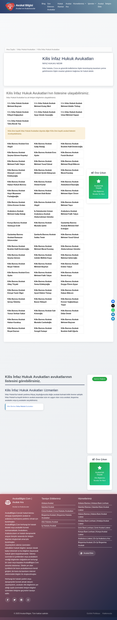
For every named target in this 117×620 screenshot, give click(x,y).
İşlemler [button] (91, 4)
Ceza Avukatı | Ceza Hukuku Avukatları (57, 511)
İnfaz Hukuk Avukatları (26, 49)
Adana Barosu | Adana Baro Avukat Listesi (92, 515)
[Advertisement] (58, 31)
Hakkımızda (107, 613)
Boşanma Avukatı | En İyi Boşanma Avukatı (92, 543)
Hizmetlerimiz (85, 498)
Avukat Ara (68, 5)
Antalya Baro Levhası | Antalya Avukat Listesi (93, 522)
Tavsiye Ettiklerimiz (51, 498)
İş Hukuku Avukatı (49, 526)
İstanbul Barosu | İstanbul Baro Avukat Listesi (93, 508)
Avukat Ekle (101, 5)
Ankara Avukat (47, 503)
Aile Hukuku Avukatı (50, 522)
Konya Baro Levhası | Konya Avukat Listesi (92, 533)
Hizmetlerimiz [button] (79, 4)
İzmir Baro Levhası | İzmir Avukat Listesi (94, 528)
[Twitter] (14, 599)
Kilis (18, 104)
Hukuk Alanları (61, 5)
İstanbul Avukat (48, 507)
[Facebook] (7, 599)
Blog (43, 4)
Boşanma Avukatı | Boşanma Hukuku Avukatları (57, 516)
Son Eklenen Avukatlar (51, 6)
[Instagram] (28, 599)
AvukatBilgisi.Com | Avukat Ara (22, 500)
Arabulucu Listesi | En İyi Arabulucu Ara (94, 538)
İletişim (108, 4)
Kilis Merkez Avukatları (20, 406)
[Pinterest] (21, 599)
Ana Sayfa (10, 49)
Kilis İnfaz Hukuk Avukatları (48, 49)
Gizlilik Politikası (93, 613)
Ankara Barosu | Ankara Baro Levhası (93, 503)
